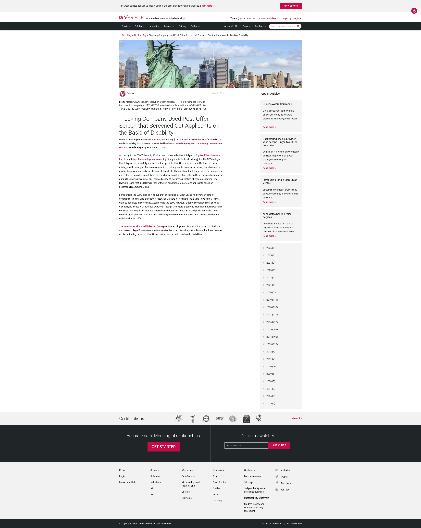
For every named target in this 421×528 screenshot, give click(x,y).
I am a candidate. (128, 482)
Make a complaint (253, 476)
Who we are (188, 470)
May (144, 35)
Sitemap (248, 482)
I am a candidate (267, 18)
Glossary (217, 500)
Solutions (139, 26)
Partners (195, 26)
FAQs (215, 494)
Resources (169, 26)
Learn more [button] (206, 5)
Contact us (249, 470)
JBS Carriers (154, 139)
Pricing (182, 26)
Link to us (187, 498)
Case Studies (219, 482)
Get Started (164, 447)
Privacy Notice (294, 523)
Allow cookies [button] (291, 5)
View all (296, 418)
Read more (268, 127)
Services (126, 26)
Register (297, 18)
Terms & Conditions (271, 523)
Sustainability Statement (256, 498)
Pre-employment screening (152, 159)
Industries (154, 26)
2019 (136, 35)
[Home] (123, 35)
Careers (246, 26)
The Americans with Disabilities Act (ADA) (141, 226)
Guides (216, 488)
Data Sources (188, 476)
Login (285, 18)
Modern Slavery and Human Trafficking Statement (254, 507)
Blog (128, 35)
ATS (152, 494)
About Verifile (231, 26)
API (152, 488)
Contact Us (260, 26)
